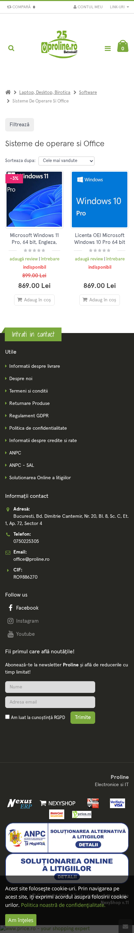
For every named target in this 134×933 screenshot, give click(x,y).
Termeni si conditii (28, 391)
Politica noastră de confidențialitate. (63, 904)
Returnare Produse (29, 403)
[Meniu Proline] (107, 48)
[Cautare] (11, 48)
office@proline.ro (31, 559)
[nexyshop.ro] (56, 803)
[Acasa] (8, 92)
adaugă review (24, 259)
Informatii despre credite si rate (43, 440)
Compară (22, 7)
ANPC (15, 453)
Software (88, 92)
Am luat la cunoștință (38, 718)
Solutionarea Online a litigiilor (40, 477)
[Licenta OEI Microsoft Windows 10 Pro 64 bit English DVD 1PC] (99, 199)
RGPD (59, 718)
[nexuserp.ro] (20, 803)
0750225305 (26, 541)
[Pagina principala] (59, 48)
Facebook (27, 608)
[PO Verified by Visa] (115, 803)
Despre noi (20, 378)
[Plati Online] (91, 803)
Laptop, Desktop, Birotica (44, 92)
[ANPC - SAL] (67, 837)
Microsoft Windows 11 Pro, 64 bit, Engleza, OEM (34, 242)
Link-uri (118, 7)
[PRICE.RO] (79, 814)
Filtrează (20, 124)
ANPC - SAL (21, 465)
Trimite (83, 717)
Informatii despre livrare (34, 366)
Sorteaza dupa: (20, 161)
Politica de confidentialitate (38, 428)
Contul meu (90, 7)
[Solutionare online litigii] (67, 868)
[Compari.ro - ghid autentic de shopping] (38, 734)
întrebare (50, 259)
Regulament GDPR (29, 416)
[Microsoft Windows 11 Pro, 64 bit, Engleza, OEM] (34, 199)
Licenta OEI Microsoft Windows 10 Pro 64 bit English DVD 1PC (99, 242)
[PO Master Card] (55, 814)
